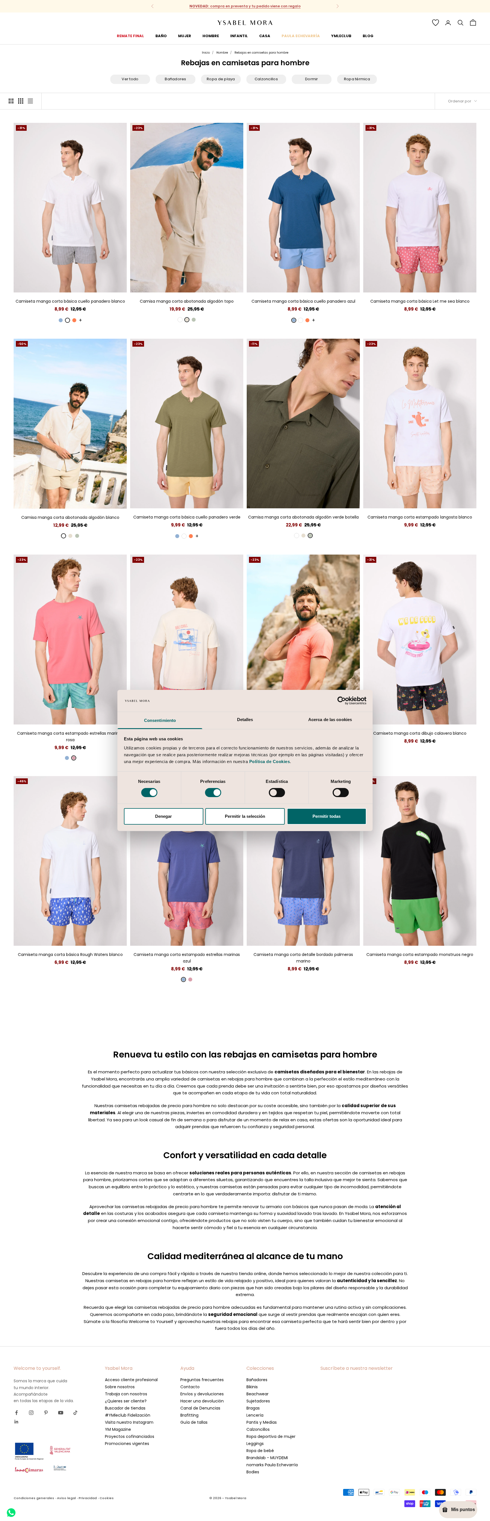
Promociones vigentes (127, 1443)
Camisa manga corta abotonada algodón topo (187, 301)
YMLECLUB (341, 36)
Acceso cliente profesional (131, 1380)
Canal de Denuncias (200, 1408)
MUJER (184, 36)
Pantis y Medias (261, 1422)
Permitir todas (326, 816)
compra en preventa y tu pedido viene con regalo (245, 6)
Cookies (107, 1498)
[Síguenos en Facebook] (16, 1412)
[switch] (213, 792)
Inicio (206, 52)
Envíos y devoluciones (202, 1394)
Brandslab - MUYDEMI (267, 1458)
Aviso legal (66, 1498)
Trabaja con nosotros (126, 1394)
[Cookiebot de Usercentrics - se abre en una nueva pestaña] (341, 700)
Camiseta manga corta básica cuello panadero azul (303, 301)
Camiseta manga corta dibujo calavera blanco (419, 733)
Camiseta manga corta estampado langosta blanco (420, 517)
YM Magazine (118, 1429)
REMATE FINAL (130, 36)
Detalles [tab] (245, 719)
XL (80, 283)
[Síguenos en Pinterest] (46, 1412)
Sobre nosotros (120, 1387)
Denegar (163, 816)
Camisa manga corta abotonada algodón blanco (70, 517)
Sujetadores (258, 1401)
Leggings (255, 1443)
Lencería (254, 1415)
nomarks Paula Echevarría (272, 1465)
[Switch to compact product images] (30, 101)
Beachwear (257, 1394)
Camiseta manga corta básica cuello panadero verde (186, 517)
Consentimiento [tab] (160, 720)
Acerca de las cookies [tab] (330, 719)
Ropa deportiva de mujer (270, 1436)
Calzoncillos (258, 1429)
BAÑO (161, 36)
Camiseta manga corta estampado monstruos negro (419, 954)
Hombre (222, 52)
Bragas (253, 1408)
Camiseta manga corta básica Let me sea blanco (420, 301)
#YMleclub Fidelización (127, 1415)
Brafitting (189, 1415)
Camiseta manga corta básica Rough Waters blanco (70, 954)
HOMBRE (210, 36)
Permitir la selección (245, 816)
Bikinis (252, 1387)
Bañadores (256, 1380)
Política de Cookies (269, 761)
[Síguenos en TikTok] (75, 1412)
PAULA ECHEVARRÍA (301, 36)
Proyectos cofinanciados (129, 1436)
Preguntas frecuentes (202, 1380)
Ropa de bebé (260, 1450)
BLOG (368, 36)
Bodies (252, 1472)
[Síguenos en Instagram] (31, 1412)
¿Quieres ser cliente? (126, 1401)
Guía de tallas (194, 1422)
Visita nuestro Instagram (129, 1422)
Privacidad (88, 1498)
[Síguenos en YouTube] (61, 1412)
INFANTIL (239, 36)
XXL (90, 283)
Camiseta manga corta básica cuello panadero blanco (70, 301)
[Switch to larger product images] (11, 101)
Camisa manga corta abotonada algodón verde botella (303, 517)
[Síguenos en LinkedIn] (16, 1422)
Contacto (190, 1387)
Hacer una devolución (202, 1401)
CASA (264, 36)
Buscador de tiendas (125, 1408)
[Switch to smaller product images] (20, 101)
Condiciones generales (34, 1498)
